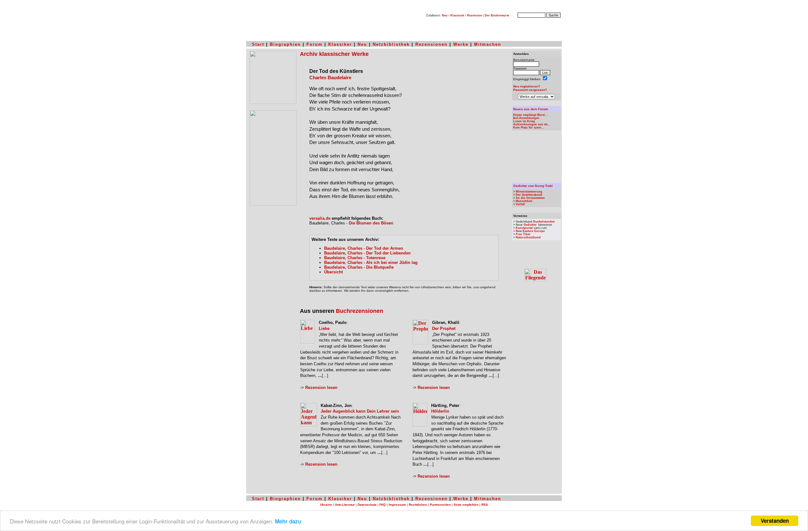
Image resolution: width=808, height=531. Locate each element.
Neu (445, 15)
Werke (460, 44)
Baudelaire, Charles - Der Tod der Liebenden (367, 253)
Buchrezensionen (359, 311)
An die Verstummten (530, 198)
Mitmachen (487, 44)
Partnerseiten (440, 504)
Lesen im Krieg (524, 121)
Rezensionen (431, 44)
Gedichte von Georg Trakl (533, 186)
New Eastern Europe (530, 231)
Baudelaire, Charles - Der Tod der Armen (363, 248)
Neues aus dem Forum (530, 109)
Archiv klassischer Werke (334, 54)
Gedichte (530, 224)
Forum (314, 44)
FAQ (382, 504)
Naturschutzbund (528, 237)
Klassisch (457, 15)
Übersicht (333, 272)
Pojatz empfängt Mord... (530, 114)
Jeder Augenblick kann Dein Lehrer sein (360, 411)
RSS (484, 504)
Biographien (285, 44)
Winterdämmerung (529, 191)
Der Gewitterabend (529, 194)
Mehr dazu (288, 521)
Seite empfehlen (466, 504)
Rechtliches (418, 504)
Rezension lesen (321, 387)
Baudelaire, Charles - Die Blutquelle (359, 267)
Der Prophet (443, 328)
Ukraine (326, 504)
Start (258, 44)
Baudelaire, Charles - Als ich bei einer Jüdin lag (371, 262)
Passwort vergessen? (530, 90)
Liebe (324, 328)
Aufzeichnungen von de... (531, 124)
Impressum (397, 504)
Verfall (520, 204)
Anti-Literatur (345, 504)
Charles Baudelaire (330, 77)
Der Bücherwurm (497, 15)
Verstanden (775, 520)
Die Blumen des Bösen (371, 223)
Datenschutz (367, 504)
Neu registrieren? (526, 86)
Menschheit (524, 201)
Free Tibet (523, 234)
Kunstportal (524, 228)
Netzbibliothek (391, 44)
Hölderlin (440, 411)
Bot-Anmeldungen (526, 118)
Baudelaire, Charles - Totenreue (354, 257)
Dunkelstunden (544, 221)
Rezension (474, 15)
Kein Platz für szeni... (528, 127)
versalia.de (319, 218)
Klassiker (340, 44)
